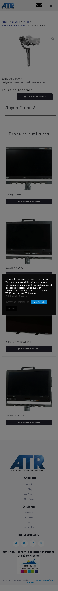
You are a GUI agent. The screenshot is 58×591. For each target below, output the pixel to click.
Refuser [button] (11, 308)
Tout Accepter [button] (39, 302)
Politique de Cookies (16, 296)
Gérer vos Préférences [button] (17, 302)
